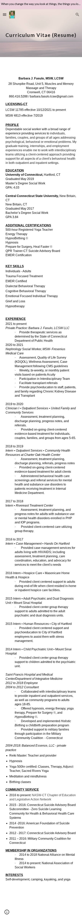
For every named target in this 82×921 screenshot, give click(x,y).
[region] (41, 4)
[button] (4, 14)
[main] (41, 33)
